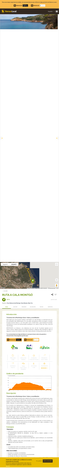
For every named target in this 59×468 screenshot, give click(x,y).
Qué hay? (15, 306)
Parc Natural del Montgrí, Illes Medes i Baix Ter (20, 303)
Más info (8, 466)
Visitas (41, 306)
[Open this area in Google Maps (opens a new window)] (2, 288)
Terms (57, 288)
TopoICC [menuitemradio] (5, 264)
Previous (2, 138)
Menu (57, 11)
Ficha (6, 306)
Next (57, 138)
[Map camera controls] (56, 279)
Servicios (50, 306)
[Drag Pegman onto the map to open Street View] (56, 285)
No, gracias (39, 461)
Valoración (33, 306)
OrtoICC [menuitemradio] (13, 264)
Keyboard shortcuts (30, 288)
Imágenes (24, 306)
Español (50, 11)
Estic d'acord (48, 461)
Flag (55, 295)
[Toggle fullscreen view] (56, 264)
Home (8, 11)
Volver (5, 291)
